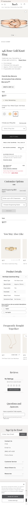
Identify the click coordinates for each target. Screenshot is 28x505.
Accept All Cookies (13, 496)
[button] (11, 35)
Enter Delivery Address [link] (10, 168)
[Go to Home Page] (15, 4)
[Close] (24, 484)
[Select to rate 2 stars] (11, 385)
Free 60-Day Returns (9, 76)
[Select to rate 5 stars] (19, 385)
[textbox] (14, 414)
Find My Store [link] (7, 160)
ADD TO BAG (14, 136)
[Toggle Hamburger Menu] (2, 4)
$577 (4, 96)
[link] (14, 129)
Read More (22, 60)
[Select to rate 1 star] (8, 385)
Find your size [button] (22, 123)
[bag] (24, 4)
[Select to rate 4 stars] (16, 385)
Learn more (6, 418)
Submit (23, 434)
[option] (14, 23)
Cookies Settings (13, 500)
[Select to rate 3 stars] (14, 385)
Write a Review (14, 389)
